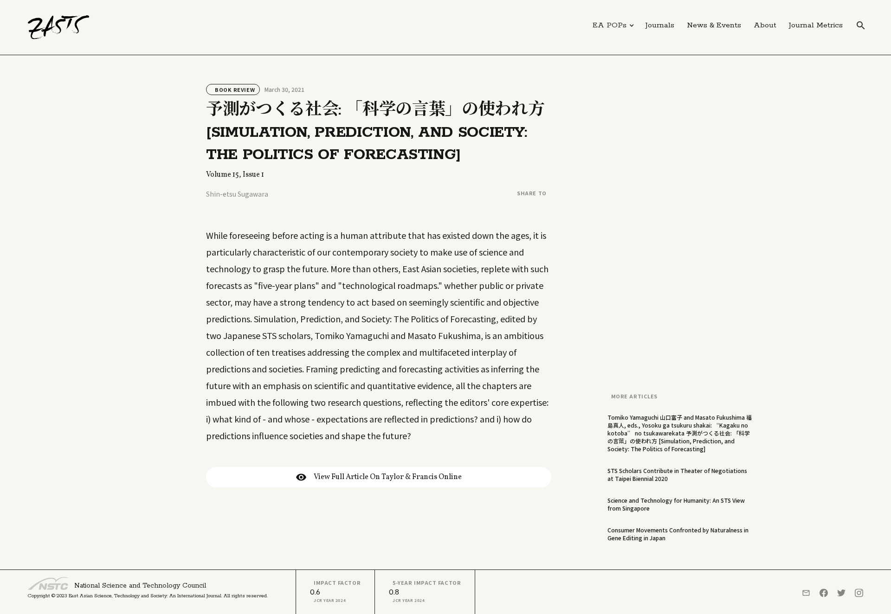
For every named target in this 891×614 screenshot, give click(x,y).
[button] (613, 25)
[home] (59, 27)
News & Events (714, 25)
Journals (660, 25)
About (765, 25)
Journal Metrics (816, 25)
